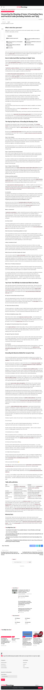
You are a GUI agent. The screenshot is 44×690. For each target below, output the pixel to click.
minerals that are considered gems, (33, 69)
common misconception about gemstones (16, 73)
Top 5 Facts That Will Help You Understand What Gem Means (33, 42)
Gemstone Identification (6, 11)
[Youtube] (27, 623)
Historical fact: (10, 47)
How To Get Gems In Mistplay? (11, 531)
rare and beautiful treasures (15, 62)
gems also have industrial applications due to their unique (27, 508)
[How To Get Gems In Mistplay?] (14, 598)
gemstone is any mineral (11, 212)
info (13, 11)
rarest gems (35, 301)
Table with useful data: (30, 44)
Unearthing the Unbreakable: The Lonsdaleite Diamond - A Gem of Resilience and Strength (23, 530)
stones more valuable (36, 363)
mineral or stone (26, 501)
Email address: (4, 674)
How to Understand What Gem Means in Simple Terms (32, 39)
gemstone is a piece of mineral (12, 68)
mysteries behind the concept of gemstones (32, 364)
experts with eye (12, 326)
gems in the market (21, 255)
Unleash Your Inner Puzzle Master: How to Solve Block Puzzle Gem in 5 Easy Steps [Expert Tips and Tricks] (25, 609)
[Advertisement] (22, 2)
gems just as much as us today (25, 316)
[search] (42, 7)
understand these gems (16, 131)
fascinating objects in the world (25, 202)
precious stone (24, 108)
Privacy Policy (15, 687)
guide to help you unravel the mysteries (33, 133)
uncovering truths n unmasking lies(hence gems (18, 457)
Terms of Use (21, 687)
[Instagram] (17, 623)
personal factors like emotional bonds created (30, 400)
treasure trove (19, 321)
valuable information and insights (27, 437)
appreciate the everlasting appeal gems (22, 114)
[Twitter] (27, 619)
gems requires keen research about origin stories (27, 167)
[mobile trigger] (2, 7)
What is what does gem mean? (13, 38)
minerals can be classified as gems (30, 368)
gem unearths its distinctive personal (15, 184)
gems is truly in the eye (30, 397)
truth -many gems (15, 76)
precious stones (29, 205)
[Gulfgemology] (22, 7)
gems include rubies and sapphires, (18, 383)
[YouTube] (42, 685)
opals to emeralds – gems (26, 127)
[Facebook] (17, 619)
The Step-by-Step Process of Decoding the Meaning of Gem (14, 42)
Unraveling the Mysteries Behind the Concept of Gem (13, 45)
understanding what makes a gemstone (19, 406)
